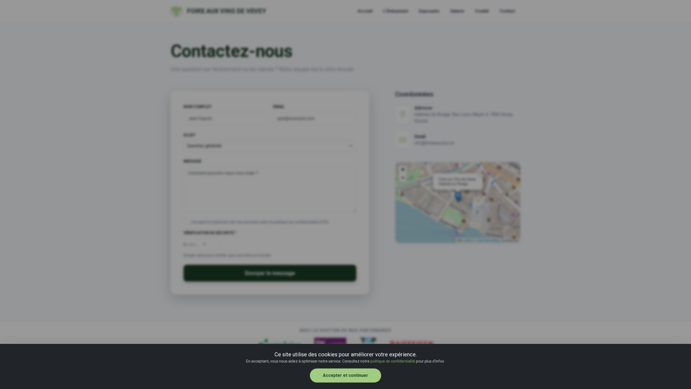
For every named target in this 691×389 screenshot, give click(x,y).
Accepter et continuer (345, 375)
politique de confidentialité (392, 361)
